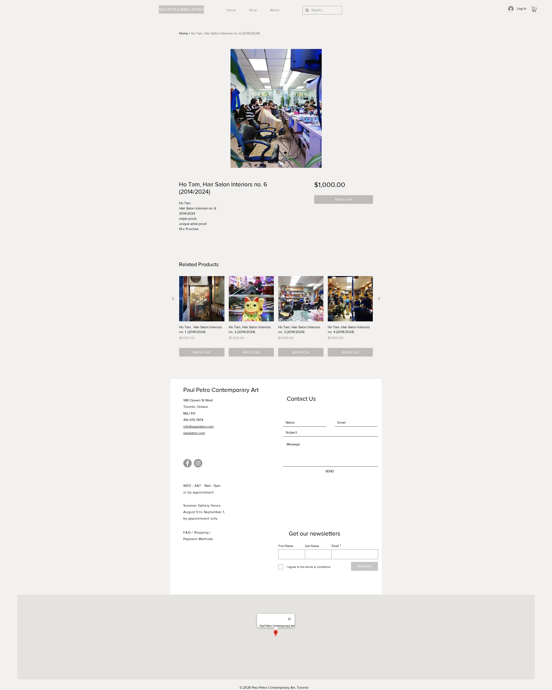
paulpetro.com (194, 433)
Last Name (312, 545)
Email (335, 545)
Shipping (202, 532)
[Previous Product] (173, 298)
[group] (276, 316)
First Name (286, 545)
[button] (534, 9)
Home (183, 33)
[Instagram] (198, 463)
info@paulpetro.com (198, 426)
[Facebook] (187, 463)
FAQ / (188, 532)
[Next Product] (379, 298)
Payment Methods (198, 539)
